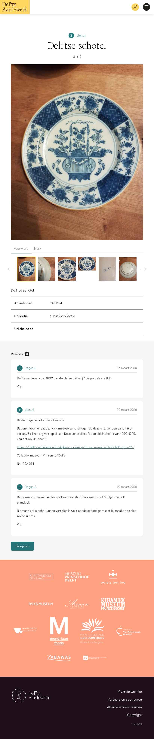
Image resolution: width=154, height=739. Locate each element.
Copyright (134, 715)
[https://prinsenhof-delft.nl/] (77, 577)
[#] (133, 7)
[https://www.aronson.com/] (77, 604)
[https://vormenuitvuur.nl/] (95, 658)
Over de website (130, 692)
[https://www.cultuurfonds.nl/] (92, 631)
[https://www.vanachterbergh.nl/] (128, 631)
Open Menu (146, 7)
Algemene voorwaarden (124, 707)
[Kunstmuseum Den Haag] (41, 577)
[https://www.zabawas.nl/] (59, 658)
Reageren (22, 546)
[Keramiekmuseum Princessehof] (113, 604)
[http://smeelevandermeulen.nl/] (26, 631)
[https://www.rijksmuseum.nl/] (41, 604)
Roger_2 (30, 368)
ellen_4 (81, 35)
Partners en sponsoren (125, 699)
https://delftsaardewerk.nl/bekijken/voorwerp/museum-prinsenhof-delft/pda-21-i (75, 447)
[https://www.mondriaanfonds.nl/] (59, 631)
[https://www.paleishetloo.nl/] (113, 577)
